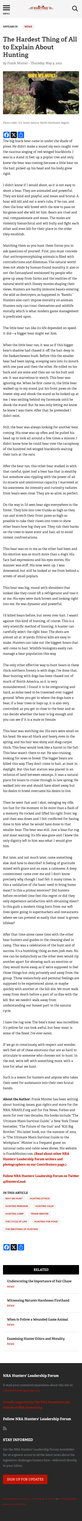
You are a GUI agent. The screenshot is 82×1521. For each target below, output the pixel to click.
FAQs (50, 1498)
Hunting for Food (46, 1221)
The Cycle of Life (16, 1221)
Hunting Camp (14, 1213)
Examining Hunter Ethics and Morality (36, 1339)
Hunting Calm (44, 1206)
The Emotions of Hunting (21, 1229)
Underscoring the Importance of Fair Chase (39, 1281)
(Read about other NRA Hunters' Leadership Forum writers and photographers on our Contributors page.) (36, 1159)
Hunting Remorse (16, 1206)
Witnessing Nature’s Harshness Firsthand (38, 1300)
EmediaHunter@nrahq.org (21, 1391)
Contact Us (26, 1498)
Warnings (40, 1498)
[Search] (75, 9)
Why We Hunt (13, 1198)
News (28, 26)
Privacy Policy (10, 1498)
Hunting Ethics (40, 1198)
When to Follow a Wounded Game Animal (37, 1319)
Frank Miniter (40, 1213)
